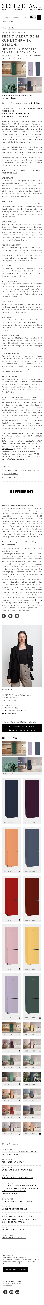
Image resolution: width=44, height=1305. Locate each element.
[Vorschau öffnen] (22, 77)
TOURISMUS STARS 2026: (14, 1238)
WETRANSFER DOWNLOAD (16, 116)
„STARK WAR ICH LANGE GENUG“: (18, 1201)
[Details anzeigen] (40, 773)
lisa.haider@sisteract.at (15, 710)
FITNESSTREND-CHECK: (13, 1162)
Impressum (7, 1285)
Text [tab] (5, 28)
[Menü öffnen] (39, 17)
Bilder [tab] (12, 28)
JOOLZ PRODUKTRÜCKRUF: (15, 1209)
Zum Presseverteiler (15, 1269)
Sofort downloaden (23, 726)
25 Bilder (35, 103)
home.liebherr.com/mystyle (15, 459)
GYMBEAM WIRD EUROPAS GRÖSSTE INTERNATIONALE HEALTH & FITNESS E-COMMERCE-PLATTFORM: (21, 1219)
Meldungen (8, 21)
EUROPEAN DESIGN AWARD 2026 (18, 1170)
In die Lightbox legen (23, 730)
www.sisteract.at (9, 713)
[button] (33, 17)
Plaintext (8, 470)
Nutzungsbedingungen (13, 1281)
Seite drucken (11, 474)
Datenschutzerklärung (12, 1283)
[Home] (22, 6)
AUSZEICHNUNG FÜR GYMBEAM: (17, 1178)
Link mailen (9, 477)
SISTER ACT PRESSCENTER (17, 114)
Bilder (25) (9, 738)
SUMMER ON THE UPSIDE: (14, 1230)
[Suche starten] (25, 17)
